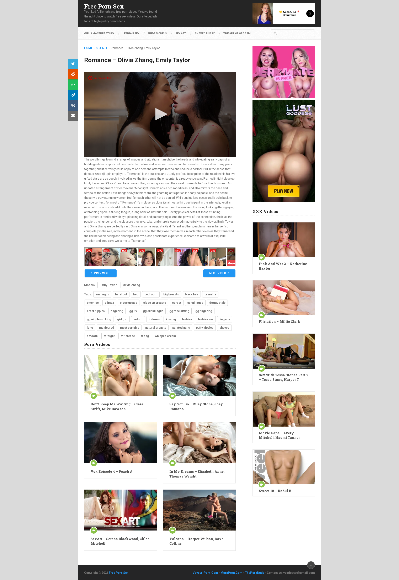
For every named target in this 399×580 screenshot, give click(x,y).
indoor (138, 319)
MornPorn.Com (231, 572)
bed (135, 294)
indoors (154, 319)
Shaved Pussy (205, 33)
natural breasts (155, 327)
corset (176, 302)
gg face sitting (179, 311)
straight (109, 336)
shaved (224, 327)
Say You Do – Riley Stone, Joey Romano (196, 406)
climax (109, 302)
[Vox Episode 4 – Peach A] (120, 442)
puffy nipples (204, 327)
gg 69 (133, 311)
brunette (210, 294)
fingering (117, 311)
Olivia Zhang (131, 285)
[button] (160, 114)
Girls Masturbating (99, 33)
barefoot (121, 294)
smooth (92, 336)
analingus (102, 294)
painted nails (181, 327)
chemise (93, 302)
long (90, 327)
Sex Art (180, 33)
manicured (106, 327)
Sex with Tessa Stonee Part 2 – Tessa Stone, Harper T (283, 377)
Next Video (218, 273)
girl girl (122, 319)
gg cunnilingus (153, 311)
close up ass (128, 302)
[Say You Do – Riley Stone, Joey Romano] (199, 375)
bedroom (150, 294)
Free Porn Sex (104, 6)
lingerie (224, 319)
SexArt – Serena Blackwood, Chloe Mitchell (120, 541)
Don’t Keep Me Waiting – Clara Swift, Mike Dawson (117, 406)
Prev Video (102, 273)
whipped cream (165, 336)
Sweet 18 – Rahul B (275, 491)
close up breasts (154, 302)
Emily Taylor (108, 285)
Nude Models (157, 33)
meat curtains (129, 327)
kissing (171, 319)
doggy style (217, 302)
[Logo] (99, 78)
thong (145, 336)
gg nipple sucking (99, 319)
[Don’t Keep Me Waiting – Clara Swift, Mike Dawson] (120, 375)
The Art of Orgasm (237, 33)
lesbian (187, 319)
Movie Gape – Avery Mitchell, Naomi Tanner (279, 435)
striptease (128, 336)
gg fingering (203, 311)
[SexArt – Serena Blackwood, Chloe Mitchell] (120, 510)
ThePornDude (254, 572)
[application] (160, 114)
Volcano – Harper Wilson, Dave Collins (196, 541)
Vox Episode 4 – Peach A (112, 471)
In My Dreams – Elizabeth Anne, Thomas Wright (196, 473)
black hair (191, 294)
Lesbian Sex (131, 33)
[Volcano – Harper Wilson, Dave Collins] (199, 510)
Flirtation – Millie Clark (279, 321)
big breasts (171, 294)
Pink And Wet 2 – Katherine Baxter (283, 266)
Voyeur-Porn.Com (205, 572)
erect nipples (96, 311)
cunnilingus (195, 302)
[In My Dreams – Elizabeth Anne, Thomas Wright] (199, 442)
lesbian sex (205, 319)
